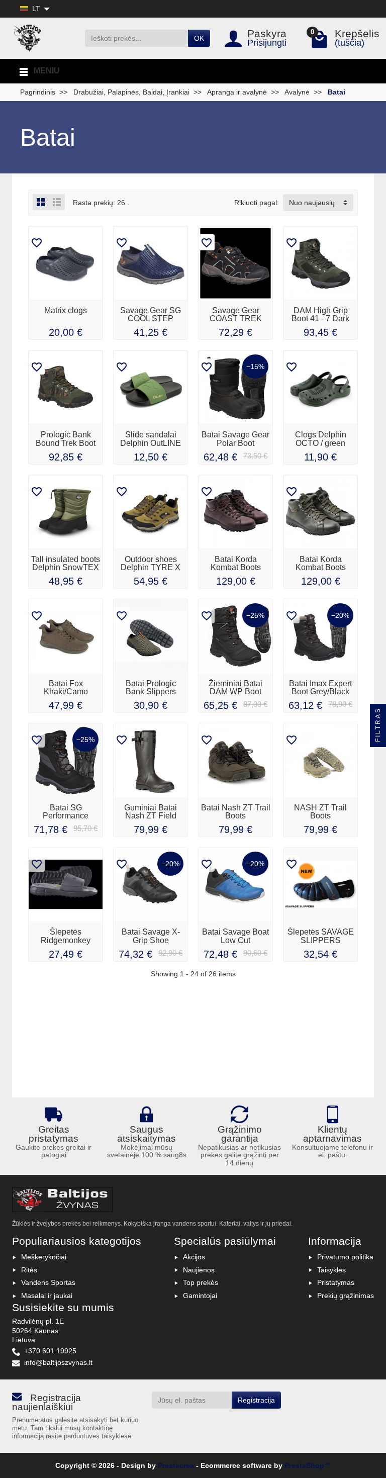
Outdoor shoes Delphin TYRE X (150, 563)
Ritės (29, 1270)
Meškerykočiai (43, 1257)
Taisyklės (331, 1270)
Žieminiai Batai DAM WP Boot (235, 687)
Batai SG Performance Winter (65, 815)
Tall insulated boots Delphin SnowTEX (65, 563)
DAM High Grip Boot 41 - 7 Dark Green (320, 318)
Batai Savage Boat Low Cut (235, 935)
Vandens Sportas (48, 1282)
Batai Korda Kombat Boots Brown (236, 567)
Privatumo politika (345, 1257)
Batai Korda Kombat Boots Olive (321, 567)
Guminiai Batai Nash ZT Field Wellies (150, 815)
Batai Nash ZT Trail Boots (235, 811)
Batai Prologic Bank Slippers (151, 687)
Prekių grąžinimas (345, 1295)
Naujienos (199, 1270)
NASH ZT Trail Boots (320, 811)
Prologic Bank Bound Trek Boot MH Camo (65, 442)
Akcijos (194, 1257)
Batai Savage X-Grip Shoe (151, 935)
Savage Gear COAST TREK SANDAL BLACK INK (235, 322)
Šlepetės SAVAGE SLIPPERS (320, 935)
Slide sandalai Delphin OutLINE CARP (150, 442)
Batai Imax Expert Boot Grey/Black (320, 687)
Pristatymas (335, 1282)
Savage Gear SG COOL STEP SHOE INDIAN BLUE (150, 322)
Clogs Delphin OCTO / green (320, 438)
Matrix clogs (65, 310)
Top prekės (200, 1282)
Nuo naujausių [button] (312, 203)
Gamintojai (200, 1295)
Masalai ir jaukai (46, 1295)
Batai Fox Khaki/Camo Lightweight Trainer (66, 691)
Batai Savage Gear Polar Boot (235, 438)
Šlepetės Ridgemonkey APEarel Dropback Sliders (65, 944)
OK (199, 38)
